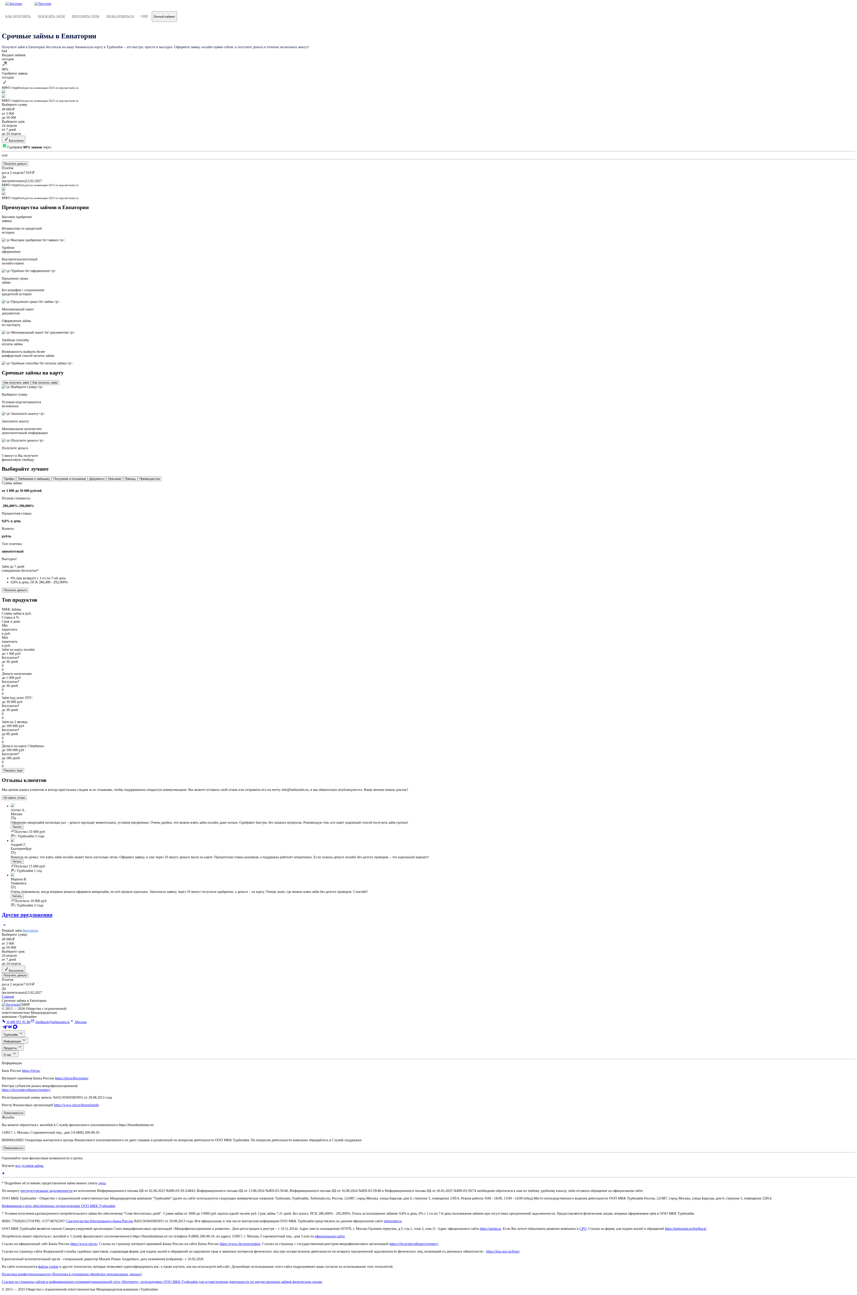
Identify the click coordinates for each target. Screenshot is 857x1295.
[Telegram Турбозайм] (4, 1028)
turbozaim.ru (393, 1221)
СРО (583, 1229)
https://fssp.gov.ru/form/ (503, 1251)
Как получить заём (16, 382)
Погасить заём (51, 16)
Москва (80, 1022)
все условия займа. (29, 1166)
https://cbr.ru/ (31, 1071)
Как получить (18, 16)
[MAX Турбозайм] (15, 1028)
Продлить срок (85, 16)
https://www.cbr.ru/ (83, 1244)
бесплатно (30, 930)
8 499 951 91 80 (18, 1022)
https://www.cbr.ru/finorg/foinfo (76, 1105)
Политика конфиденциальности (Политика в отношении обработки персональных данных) (72, 1274)
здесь (102, 1183)
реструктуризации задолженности (47, 1191)
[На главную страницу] (10, 1004)
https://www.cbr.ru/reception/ (240, 1244)
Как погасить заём (45, 382)
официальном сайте (330, 1236)
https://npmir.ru (490, 1229)
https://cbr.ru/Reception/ (71, 1078)
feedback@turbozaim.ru (52, 1022)
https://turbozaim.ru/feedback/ (686, 1229)
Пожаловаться (120, 16)
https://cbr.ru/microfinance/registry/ (26, 1090)
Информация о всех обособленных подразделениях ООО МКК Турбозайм (58, 1206)
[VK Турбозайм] (9, 1028)
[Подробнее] (3, 1173)
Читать (17, 827)
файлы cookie (48, 1266)
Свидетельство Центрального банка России (100, 1221)
